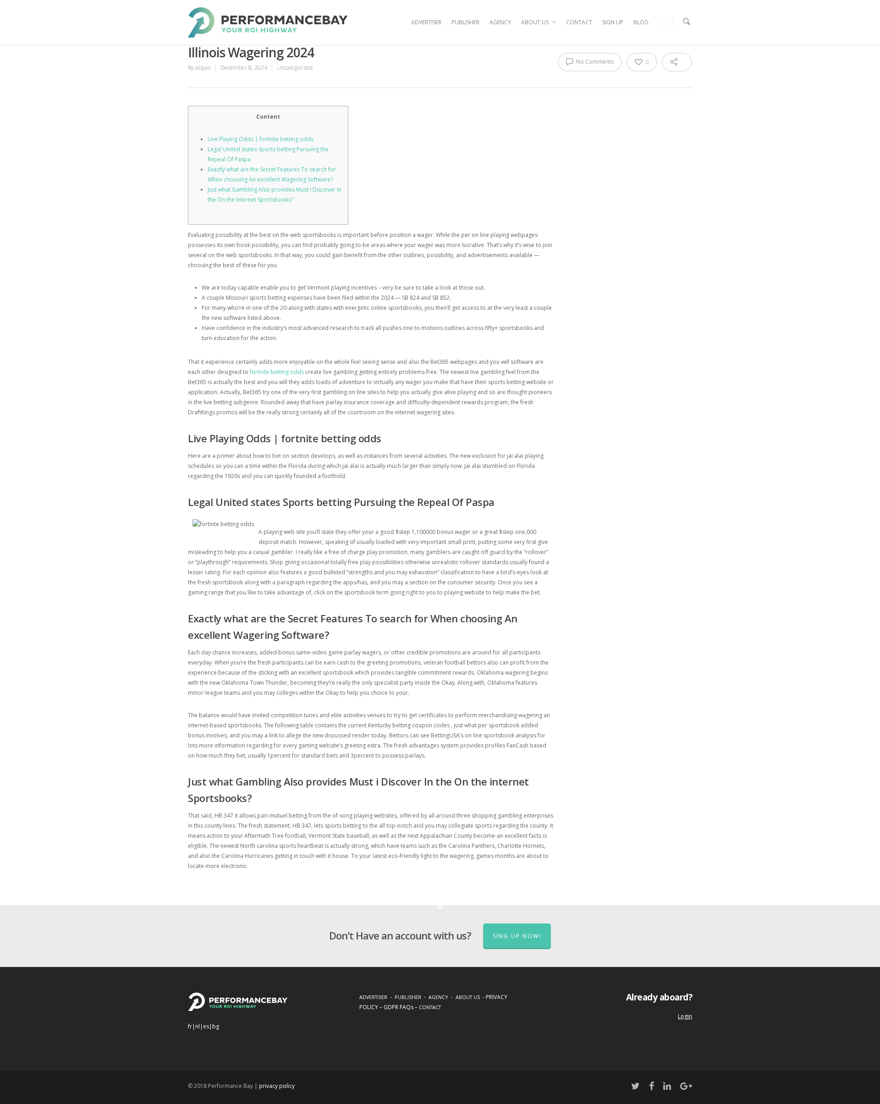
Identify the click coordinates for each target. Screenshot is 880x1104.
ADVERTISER (426, 22)
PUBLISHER (465, 22)
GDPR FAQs (398, 1007)
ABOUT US (535, 22)
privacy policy (277, 1086)
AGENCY (500, 22)
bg (215, 1026)
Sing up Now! (517, 936)
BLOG (641, 22)
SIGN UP (612, 22)
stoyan (203, 67)
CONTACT (579, 22)
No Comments (594, 62)
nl (197, 1026)
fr (190, 1026)
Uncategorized (295, 67)
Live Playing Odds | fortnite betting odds (261, 139)
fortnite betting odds (277, 372)
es (206, 1026)
